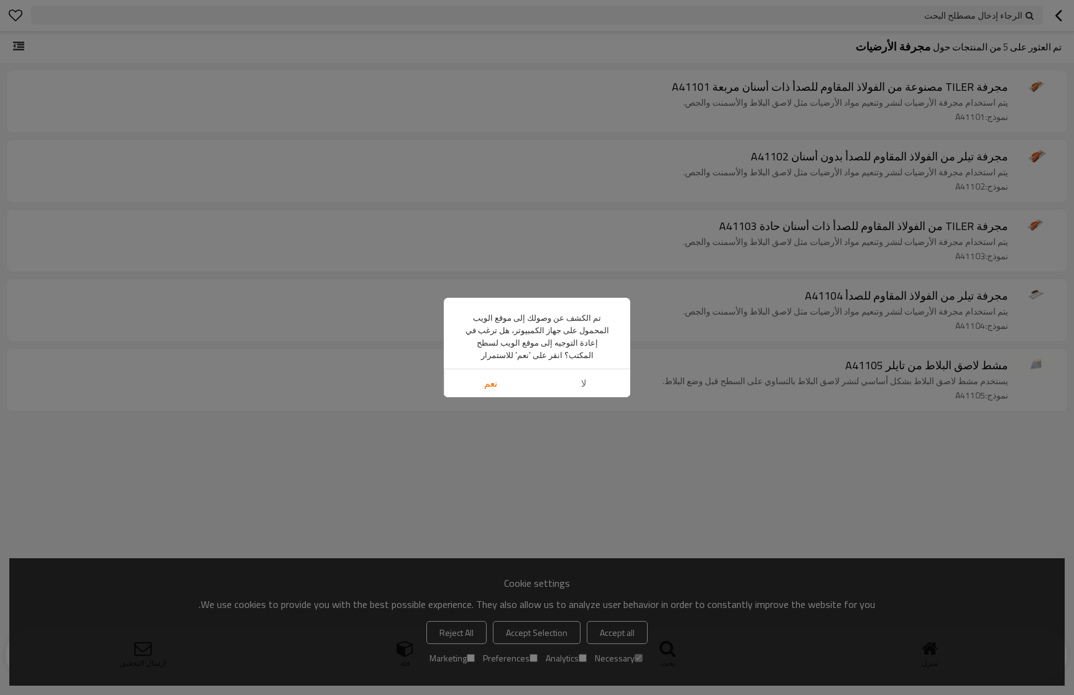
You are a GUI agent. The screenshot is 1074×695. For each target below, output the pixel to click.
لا (584, 383)
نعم (490, 383)
